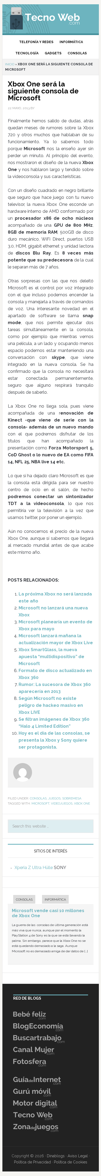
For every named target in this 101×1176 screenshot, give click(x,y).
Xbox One (82, 803)
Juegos (54, 798)
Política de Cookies (70, 1162)
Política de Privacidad (32, 1162)
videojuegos (61, 803)
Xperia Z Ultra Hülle (34, 867)
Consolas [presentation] (24, 899)
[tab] (21, 900)
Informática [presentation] (55, 899)
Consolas (38, 798)
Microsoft (40, 803)
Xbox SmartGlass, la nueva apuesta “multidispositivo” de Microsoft (51, 656)
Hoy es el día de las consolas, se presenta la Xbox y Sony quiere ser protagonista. (54, 740)
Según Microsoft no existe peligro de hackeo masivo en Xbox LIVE (51, 705)
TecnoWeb (50, 17)
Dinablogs (56, 1156)
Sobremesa (71, 798)
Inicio (9, 64)
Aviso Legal (78, 1156)
